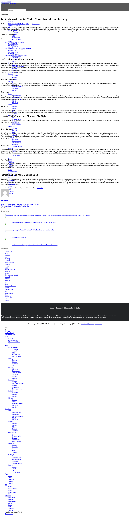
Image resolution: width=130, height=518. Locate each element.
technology (8, 297)
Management (16, 412)
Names (14, 429)
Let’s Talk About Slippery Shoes (14, 42)
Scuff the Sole (12, 50)
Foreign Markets (17, 86)
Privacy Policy (68, 308)
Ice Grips (10, 47)
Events (10, 74)
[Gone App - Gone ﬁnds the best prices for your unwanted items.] (9, 3)
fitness (7, 266)
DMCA (10, 21)
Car (13, 365)
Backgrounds (16, 39)
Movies (14, 108)
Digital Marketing (18, 383)
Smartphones (16, 141)
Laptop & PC (9, 16)
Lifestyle (7, 278)
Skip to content (6, 2)
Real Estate (16, 123)
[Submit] (1, 210)
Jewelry (10, 186)
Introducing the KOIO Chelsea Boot (16, 55)
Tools (10, 159)
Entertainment (9, 262)
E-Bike (14, 68)
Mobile (10, 104)
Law (9, 190)
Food (6, 268)
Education (15, 387)
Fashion (14, 77)
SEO (13, 132)
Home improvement (11, 275)
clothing (7, 259)
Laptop (10, 505)
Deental (11, 380)
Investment (12, 501)
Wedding (11, 191)
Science (14, 128)
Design (14, 382)
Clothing (15, 52)
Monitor (15, 106)
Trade (10, 161)
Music (14, 427)
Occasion (15, 114)
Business (15, 47)
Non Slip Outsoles (13, 44)
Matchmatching (17, 416)
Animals (14, 351)
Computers (16, 54)
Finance (7, 264)
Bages (10, 41)
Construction (16, 372)
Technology (16, 155)
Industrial (8, 496)
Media (14, 101)
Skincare (15, 139)
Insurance (11, 497)
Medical (15, 103)
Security (15, 130)
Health (7, 273)
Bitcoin (14, 45)
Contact (58, 308)
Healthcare (12, 492)
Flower (14, 400)
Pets (13, 434)
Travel (7, 300)
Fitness (10, 81)
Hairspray (11, 52)
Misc (6, 282)
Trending (15, 32)
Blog (6, 253)
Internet (7, 277)
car (6, 257)
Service (14, 452)
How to (10, 177)
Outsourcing (12, 432)
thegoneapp (35, 24)
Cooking (15, 57)
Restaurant (12, 126)
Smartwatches (10, 334)
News (6, 284)
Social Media (16, 142)
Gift (6, 485)
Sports (10, 148)
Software (15, 144)
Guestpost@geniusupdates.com (91, 324)
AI (9, 344)
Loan (10, 94)
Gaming (14, 90)
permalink (40, 188)
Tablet (14, 467)
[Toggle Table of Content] (2, 39)
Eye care (15, 76)
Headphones (12, 171)
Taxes (14, 468)
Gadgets (15, 88)
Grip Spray (11, 45)
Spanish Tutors (17, 146)
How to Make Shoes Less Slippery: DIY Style (18, 49)
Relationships (16, 124)
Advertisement (13, 340)
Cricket (14, 376)
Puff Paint (11, 53)
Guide (10, 170)
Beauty (14, 360)
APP (13, 36)
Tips (6, 157)
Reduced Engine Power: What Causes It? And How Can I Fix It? (21, 204)
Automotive (16, 37)
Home (52, 308)
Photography (16, 119)
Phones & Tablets (14, 25)
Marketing (15, 414)
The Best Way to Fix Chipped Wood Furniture (15, 206)
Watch (10, 193)
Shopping (11, 454)
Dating (14, 61)
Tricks (10, 483)
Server (14, 450)
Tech (6, 295)
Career (10, 367)
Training (11, 162)
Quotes (7, 287)
